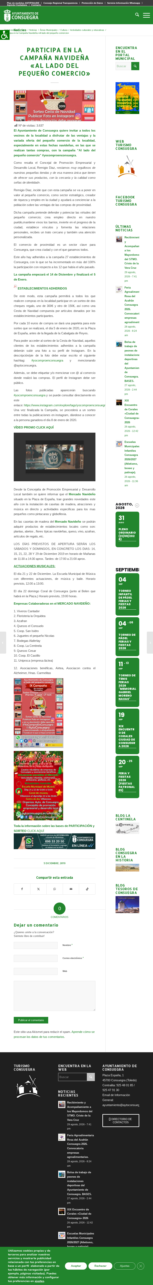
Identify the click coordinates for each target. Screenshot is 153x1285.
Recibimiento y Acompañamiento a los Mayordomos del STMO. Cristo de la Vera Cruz (79, 1111)
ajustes (39, 1281)
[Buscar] (135, 15)
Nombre (68, 945)
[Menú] (144, 15)
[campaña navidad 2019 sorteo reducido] (54, 105)
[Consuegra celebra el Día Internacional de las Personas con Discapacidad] (3, 643)
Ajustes (124, 1266)
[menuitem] (60, 3)
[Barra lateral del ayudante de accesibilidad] (5, 35)
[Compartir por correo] (71, 889)
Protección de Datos (92, 3)
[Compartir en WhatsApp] (55, 889)
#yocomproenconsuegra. (59, 155)
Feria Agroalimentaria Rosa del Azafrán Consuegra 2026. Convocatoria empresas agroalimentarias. (135, 305)
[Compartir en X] (38, 889)
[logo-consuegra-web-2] (24, 15)
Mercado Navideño (68, 521)
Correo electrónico (73, 958)
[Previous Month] (137, 505)
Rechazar (100, 1266)
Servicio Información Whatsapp (123, 3)
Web (65, 971)
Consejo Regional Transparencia (60, 3)
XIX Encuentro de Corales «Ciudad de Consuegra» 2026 (79, 1214)
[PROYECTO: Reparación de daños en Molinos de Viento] (150, 643)
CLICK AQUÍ (35, 831)
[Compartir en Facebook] (22, 889)
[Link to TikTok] (87, 889)
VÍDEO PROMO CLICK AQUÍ (34, 427)
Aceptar (76, 1266)
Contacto (36, 5)
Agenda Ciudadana (17, 5)
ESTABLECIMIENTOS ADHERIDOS (42, 288)
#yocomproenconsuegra (44, 360)
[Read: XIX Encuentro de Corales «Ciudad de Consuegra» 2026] (119, 402)
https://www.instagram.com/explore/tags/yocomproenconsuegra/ (66, 405)
